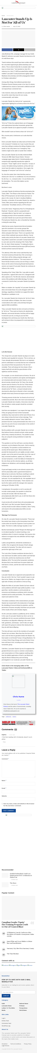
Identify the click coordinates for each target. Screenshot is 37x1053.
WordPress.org (6, 1025)
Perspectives (10, 15)
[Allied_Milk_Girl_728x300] (18, 113)
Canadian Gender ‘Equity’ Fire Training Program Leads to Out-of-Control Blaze (15, 924)
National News (23, 1003)
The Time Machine (13, 954)
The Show (13, 883)
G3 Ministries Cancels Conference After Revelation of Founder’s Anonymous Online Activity (20, 934)
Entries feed (5, 1020)
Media (3, 1010)
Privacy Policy (27, 1044)
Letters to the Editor (8, 1008)
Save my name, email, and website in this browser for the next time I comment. (18, 804)
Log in (3, 1018)
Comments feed (6, 1023)
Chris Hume (6, 26)
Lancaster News (7, 1005)
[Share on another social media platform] (30, 49)
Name (4, 780)
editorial (8, 716)
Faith (3, 1003)
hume (14, 716)
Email (4, 788)
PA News (22, 1005)
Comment (5, 759)
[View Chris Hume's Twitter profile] (18, 691)
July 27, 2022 (16, 26)
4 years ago (14, 879)
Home (3, 15)
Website (4, 796)
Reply (4, 742)
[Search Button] (34, 2)
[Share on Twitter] (18, 49)
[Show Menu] (2, 2)
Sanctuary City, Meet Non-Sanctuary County (20, 948)
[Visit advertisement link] (18, 723)
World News (23, 1010)
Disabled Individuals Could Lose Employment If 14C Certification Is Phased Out (21, 875)
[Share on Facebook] (7, 49)
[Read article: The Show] (5, 884)
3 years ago (12, 734)
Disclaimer (4, 1044)
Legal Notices (5, 1045)
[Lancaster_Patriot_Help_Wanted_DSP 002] (18, 840)
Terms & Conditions (15, 1044)
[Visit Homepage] (18, 2)
